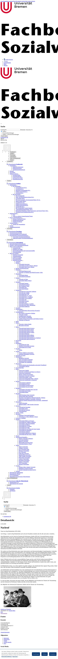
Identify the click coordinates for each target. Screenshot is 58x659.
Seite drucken (4, 613)
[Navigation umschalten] (1, 123)
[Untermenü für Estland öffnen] (19, 278)
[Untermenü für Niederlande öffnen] (22, 357)
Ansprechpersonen (5, 632)
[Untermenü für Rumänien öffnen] (21, 388)
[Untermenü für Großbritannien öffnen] (23, 312)
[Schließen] (7, 163)
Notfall (5, 640)
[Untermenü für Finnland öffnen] (20, 282)
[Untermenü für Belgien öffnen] (20, 263)
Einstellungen (36, 654)
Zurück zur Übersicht (6, 609)
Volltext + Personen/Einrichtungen (10, 134)
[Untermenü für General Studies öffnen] (17, 223)
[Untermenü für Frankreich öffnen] (21, 290)
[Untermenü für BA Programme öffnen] (20, 186)
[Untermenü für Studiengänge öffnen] (16, 185)
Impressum (6, 638)
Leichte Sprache (7, 642)
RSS (2, 612)
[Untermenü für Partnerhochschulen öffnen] (22, 260)
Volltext (4, 131)
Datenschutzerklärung (7, 656)
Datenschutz (7, 639)
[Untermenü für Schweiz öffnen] (20, 406)
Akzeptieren (53, 654)
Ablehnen (44, 654)
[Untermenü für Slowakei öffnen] (20, 414)
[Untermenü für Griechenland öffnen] (22, 309)
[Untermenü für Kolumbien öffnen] (21, 343)
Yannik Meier (12, 610)
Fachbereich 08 (4, 137)
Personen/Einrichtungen (8, 133)
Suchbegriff (3, 129)
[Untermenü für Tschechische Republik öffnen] (27, 437)
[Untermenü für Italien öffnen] (19, 327)
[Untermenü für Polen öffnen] (19, 369)
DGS (5, 643)
